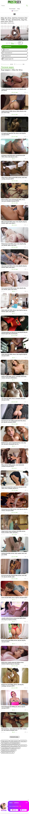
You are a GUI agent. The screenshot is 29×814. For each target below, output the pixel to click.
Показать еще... (14, 737)
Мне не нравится (9, 43)
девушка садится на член (8, 752)
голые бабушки (5, 747)
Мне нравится (7, 43)
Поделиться (7, 55)
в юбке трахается (14, 741)
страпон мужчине (15, 747)
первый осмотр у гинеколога (8, 750)
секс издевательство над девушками (10, 743)
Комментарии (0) (8, 58)
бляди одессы (5, 741)
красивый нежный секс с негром (9, 745)
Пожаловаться (8, 52)
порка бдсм (23, 741)
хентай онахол (22, 745)
